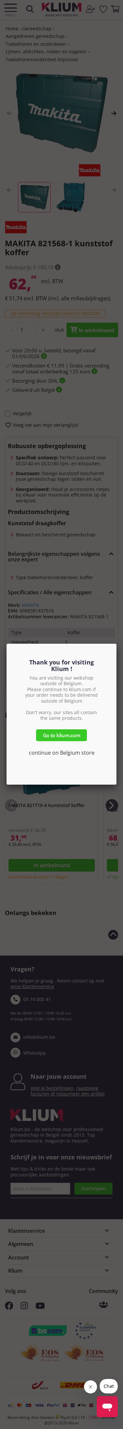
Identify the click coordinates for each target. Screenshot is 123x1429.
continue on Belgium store (61, 752)
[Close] (116, 644)
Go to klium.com (61, 735)
